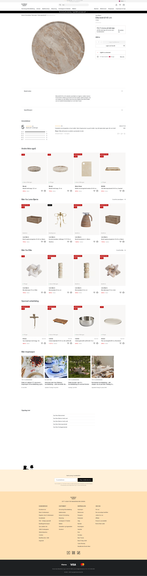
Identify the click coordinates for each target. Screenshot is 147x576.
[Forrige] (26, 47)
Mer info (122, 56)
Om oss (97, 509)
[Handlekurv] (124, 5)
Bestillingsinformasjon (44, 523)
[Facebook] (68, 552)
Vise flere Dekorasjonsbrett (60, 424)
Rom (79, 532)
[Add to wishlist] (42, 191)
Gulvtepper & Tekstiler (64, 8)
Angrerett (41, 540)
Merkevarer (103, 8)
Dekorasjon (34, 15)
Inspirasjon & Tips (121, 8)
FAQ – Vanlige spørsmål (45, 521)
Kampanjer (111, 8)
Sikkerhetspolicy (43, 532)
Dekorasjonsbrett (42, 15)
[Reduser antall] (97, 42)
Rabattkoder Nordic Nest (84, 546)
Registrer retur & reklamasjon (46, 515)
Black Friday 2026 (82, 540)
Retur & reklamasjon (44, 512)
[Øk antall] (101, 42)
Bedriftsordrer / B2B (44, 538)
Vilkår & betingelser (44, 529)
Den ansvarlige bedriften (102, 512)
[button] (98, 22)
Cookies (41, 535)
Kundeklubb (42, 518)
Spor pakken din (43, 526)
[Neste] (89, 47)
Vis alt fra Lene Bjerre (117, 199)
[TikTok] (78, 552)
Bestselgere (81, 526)
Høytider (80, 529)
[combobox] (122, 1)
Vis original (66, 133)
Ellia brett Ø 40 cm (51, 15)
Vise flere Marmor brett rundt (60, 421)
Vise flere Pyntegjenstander (60, 427)
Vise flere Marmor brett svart (60, 418)
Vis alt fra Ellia (119, 250)
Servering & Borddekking (28, 8)
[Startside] (24, 5)
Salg (79, 521)
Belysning (54, 8)
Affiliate (97, 518)
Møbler (74, 8)
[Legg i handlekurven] (45, 191)
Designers (80, 515)
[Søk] (60, 5)
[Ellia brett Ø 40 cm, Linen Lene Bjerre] (58, 47)
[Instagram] (73, 552)
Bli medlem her (121, 30)
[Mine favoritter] (120, 5)
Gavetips (80, 535)
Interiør (38, 8)
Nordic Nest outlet (100, 523)
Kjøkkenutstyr (46, 8)
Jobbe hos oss (99, 515)
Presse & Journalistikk (101, 521)
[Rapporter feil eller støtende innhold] (125, 133)
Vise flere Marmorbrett (59, 415)
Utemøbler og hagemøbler (65, 526)
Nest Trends (81, 538)
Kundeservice (42, 509)
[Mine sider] (116, 5)
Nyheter (96, 8)
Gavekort (61, 529)
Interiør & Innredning (26, 15)
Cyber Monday (81, 543)
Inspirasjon (80, 509)
